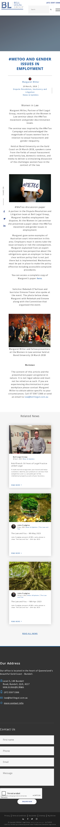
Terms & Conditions (19, 816)
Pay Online (52, 816)
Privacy (7, 816)
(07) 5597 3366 (53, 3)
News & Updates (31, 95)
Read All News (30, 633)
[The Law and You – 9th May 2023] (30, 507)
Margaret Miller (30, 81)
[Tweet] (3, 218)
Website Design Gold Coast (37, 822)
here (39, 278)
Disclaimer (33, 816)
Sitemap (42, 816)
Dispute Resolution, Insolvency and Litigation (30, 90)
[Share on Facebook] (3, 211)
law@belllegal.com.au (36, 396)
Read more (15, 485)
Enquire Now (27, 802)
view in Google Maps (13, 687)
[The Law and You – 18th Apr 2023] (30, 576)
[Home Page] (11, 8)
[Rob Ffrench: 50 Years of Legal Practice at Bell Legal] (30, 439)
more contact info (13, 703)
